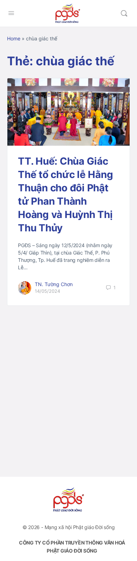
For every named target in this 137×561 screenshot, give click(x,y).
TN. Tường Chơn (54, 284)
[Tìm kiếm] (124, 13)
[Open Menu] (11, 12)
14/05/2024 (47, 291)
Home (13, 38)
